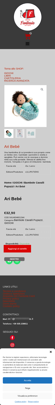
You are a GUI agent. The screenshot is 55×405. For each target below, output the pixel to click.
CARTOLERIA (12, 78)
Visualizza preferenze (28, 396)
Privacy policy (33, 402)
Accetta (27, 380)
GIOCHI (8, 73)
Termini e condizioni (14, 291)
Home (7, 182)
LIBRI (7, 75)
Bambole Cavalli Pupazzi (28, 220)
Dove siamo (9, 303)
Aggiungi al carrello (17, 249)
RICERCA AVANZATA (16, 80)
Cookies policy (21, 402)
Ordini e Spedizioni (14, 293)
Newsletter (9, 301)
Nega (27, 388)
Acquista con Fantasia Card (19, 296)
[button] (50, 351)
